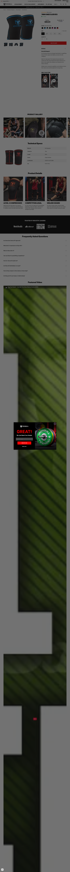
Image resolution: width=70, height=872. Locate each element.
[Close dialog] (55, 424)
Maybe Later (24, 446)
